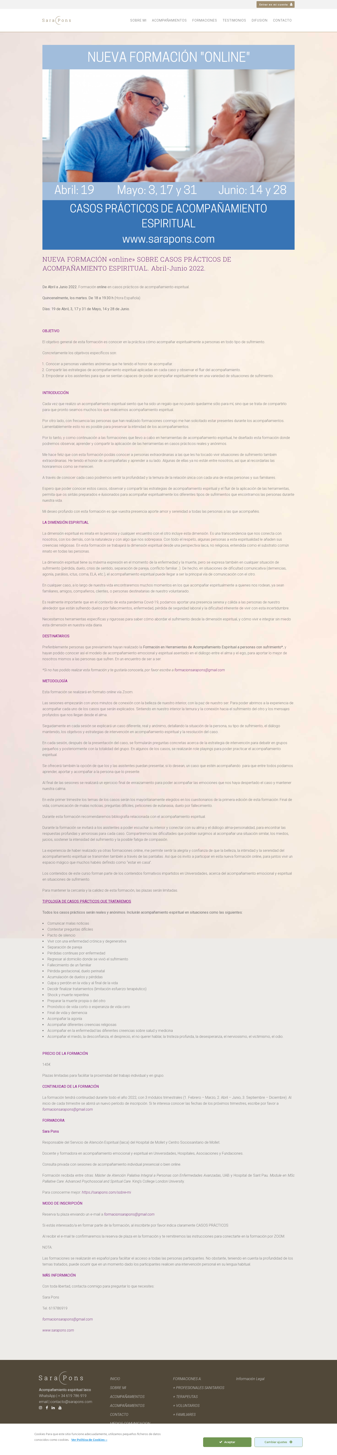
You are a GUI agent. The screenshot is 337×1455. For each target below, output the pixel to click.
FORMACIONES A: (187, 1379)
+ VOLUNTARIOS (186, 1405)
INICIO (115, 1379)
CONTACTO (119, 1414)
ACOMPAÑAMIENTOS (127, 1405)
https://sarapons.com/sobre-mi (106, 1192)
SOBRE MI (118, 1388)
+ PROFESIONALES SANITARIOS (198, 1388)
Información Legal (250, 1379)
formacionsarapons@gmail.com (199, 670)
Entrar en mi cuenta (273, 4)
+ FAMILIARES (184, 1414)
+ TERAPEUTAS (185, 1397)
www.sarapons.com (58, 1330)
